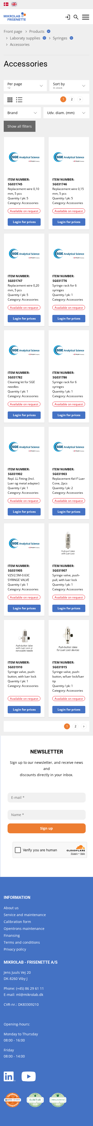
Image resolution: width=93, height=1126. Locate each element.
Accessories (30, 203)
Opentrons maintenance (24, 928)
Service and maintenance (25, 914)
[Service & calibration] (12, 1100)
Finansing (12, 935)
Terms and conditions (22, 942)
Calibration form (17, 921)
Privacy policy (15, 949)
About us (11, 907)
